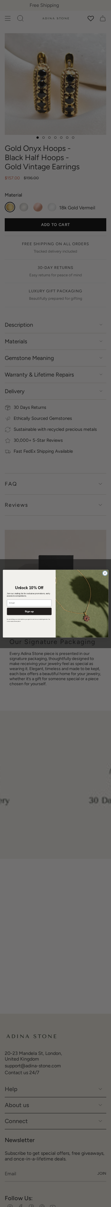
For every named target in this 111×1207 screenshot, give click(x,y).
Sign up (29, 611)
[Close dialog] (104, 573)
